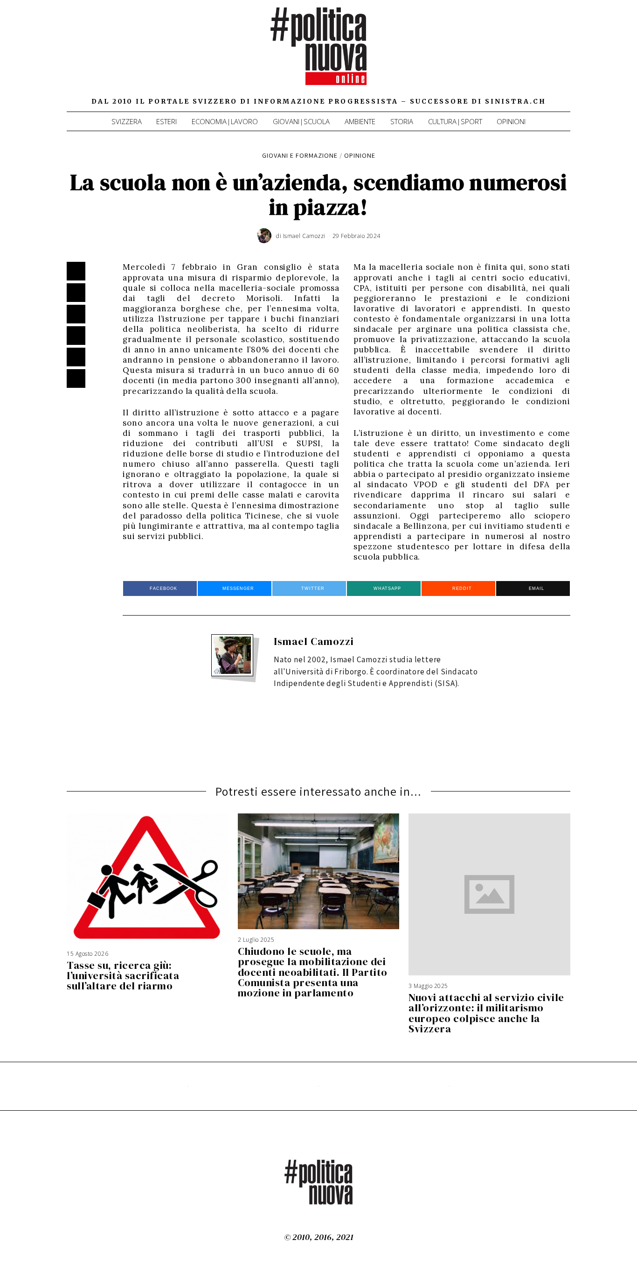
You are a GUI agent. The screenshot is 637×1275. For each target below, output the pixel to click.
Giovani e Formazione (300, 155)
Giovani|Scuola (301, 121)
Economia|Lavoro (225, 121)
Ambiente (360, 121)
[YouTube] (539, 56)
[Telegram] (551, 56)
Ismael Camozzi (314, 641)
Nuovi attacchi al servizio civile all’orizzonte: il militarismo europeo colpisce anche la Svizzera (486, 1012)
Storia (401, 121)
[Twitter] (526, 56)
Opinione (359, 155)
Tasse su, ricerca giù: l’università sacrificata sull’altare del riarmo (123, 975)
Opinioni (511, 121)
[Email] (564, 56)
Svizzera (126, 121)
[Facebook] (513, 56)
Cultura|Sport (455, 121)
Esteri (166, 121)
